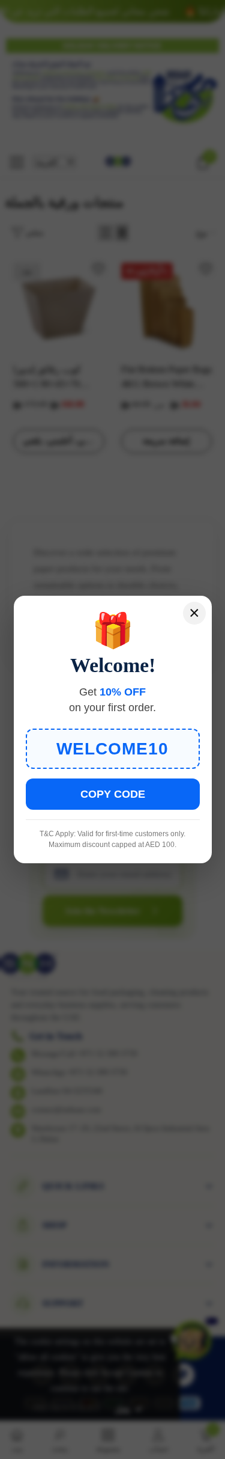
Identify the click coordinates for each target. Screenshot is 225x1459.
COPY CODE (112, 794)
